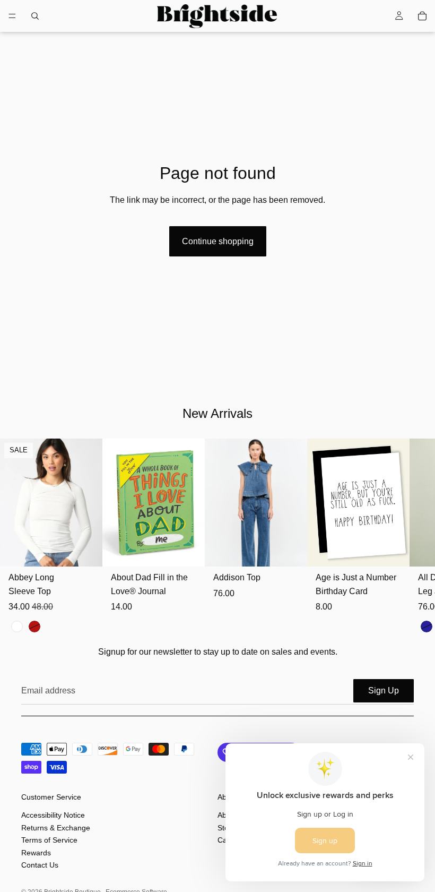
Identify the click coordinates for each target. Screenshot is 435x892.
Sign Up (383, 690)
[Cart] (422, 16)
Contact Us (39, 865)
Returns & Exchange (55, 828)
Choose (94, 549)
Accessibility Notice (53, 815)
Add (197, 549)
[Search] (35, 16)
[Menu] (12, 16)
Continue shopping (218, 241)
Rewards (36, 852)
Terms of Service (49, 840)
